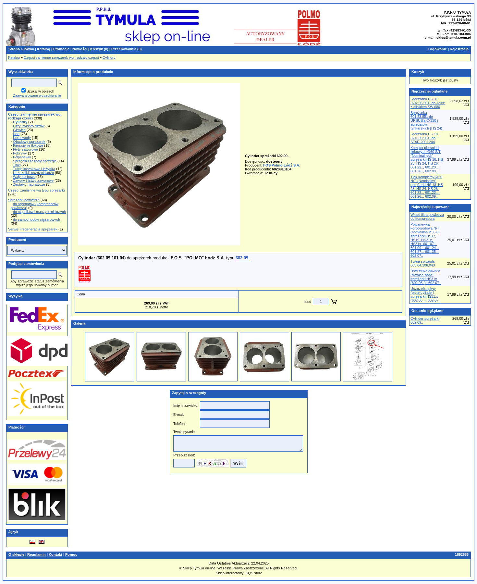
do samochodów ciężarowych (36, 219)
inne (16, 134)
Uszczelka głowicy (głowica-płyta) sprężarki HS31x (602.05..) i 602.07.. (425, 277)
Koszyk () (99, 49)
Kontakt (55, 554)
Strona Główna (21, 49)
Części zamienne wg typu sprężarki (36, 190)
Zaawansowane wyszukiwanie (37, 95)
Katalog (43, 49)
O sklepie (16, 554)
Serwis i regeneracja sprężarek (32, 229)
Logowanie (437, 49)
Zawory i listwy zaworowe (33, 180)
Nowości (79, 49)
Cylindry (109, 57)
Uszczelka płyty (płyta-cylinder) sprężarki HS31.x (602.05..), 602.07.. (425, 294)
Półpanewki (22, 157)
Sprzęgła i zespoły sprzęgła (34, 161)
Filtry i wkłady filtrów (28, 126)
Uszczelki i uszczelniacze (33, 173)
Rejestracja (459, 49)
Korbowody (22, 138)
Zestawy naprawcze (29, 184)
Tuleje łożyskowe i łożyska (34, 169)
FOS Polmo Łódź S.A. (281, 165)
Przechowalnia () (126, 49)
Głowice (19, 130)
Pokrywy (20, 153)
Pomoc (71, 554)
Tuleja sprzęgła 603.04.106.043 (422, 263)
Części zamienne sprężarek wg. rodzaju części (61, 57)
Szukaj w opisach (40, 91)
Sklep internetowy (230, 573)
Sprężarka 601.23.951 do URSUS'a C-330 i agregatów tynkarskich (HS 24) (426, 120)
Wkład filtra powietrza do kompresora (427, 216)
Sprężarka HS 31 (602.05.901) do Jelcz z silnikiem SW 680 (427, 103)
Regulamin (36, 554)
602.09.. (243, 257)
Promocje (61, 49)
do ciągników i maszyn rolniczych (39, 212)
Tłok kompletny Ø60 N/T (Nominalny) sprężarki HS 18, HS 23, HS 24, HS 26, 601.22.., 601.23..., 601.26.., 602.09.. (426, 186)
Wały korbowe (24, 177)
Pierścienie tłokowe (28, 145)
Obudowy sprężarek (29, 141)
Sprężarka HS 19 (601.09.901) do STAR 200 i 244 (424, 138)
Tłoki (16, 165)
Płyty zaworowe (25, 149)
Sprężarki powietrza (24, 200)
